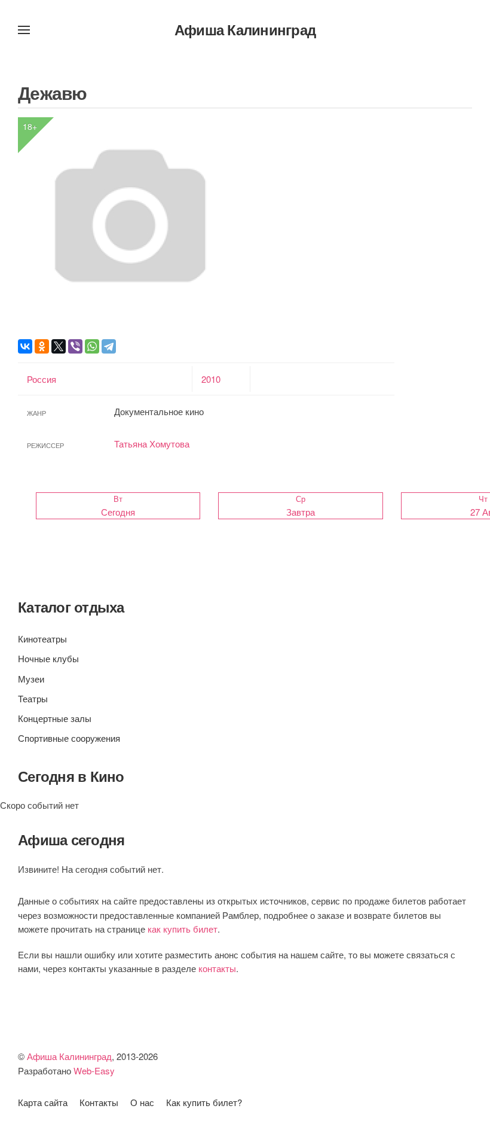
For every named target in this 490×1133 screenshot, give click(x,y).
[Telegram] (109, 346)
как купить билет (183, 928)
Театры (33, 698)
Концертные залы (54, 718)
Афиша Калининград (245, 29)
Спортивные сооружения (69, 738)
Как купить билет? (204, 1102)
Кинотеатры (42, 638)
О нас (142, 1102)
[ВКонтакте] (25, 346)
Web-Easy (94, 1070)
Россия (41, 379)
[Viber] (75, 346)
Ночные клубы (48, 658)
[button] (24, 30)
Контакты (98, 1102)
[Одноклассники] (42, 346)
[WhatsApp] (92, 346)
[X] (58, 346)
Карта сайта (43, 1102)
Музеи (31, 678)
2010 (210, 379)
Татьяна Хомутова (151, 443)
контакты (217, 968)
